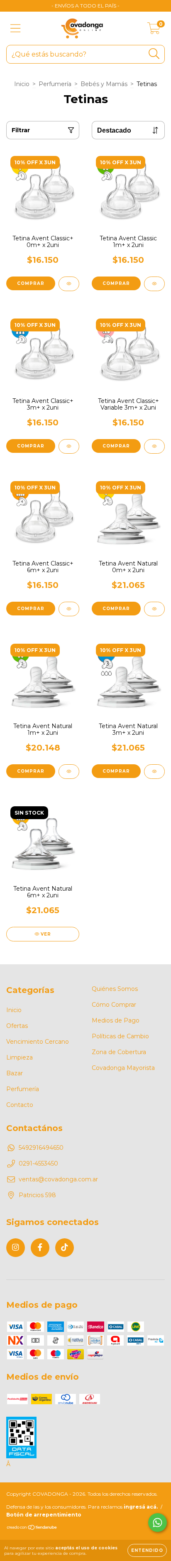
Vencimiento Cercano (37, 1041)
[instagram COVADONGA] (15, 1247)
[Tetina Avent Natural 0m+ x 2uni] (154, 609)
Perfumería (55, 84)
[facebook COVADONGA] (40, 1247)
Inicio (21, 84)
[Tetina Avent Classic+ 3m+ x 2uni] (69, 446)
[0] (154, 30)
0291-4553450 (38, 1163)
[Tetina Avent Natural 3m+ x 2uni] (154, 771)
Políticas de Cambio (120, 1036)
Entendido (147, 1550)
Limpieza (19, 1057)
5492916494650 (41, 1147)
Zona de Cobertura (119, 1052)
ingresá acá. (141, 1507)
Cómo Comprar (114, 1004)
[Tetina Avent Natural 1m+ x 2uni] (69, 771)
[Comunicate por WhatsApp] (157, 1522)
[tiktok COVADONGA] (64, 1247)
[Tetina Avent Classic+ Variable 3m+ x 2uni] (154, 446)
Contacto (19, 1105)
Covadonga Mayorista (123, 1068)
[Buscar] (154, 54)
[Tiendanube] (32, 1528)
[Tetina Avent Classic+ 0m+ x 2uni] (69, 284)
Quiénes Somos (115, 989)
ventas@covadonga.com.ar (58, 1179)
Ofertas (17, 1026)
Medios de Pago (115, 1020)
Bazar (14, 1073)
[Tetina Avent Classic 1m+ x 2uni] (154, 284)
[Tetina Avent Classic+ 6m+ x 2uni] (69, 609)
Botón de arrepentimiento (43, 1515)
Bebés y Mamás (104, 84)
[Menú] (15, 28)
